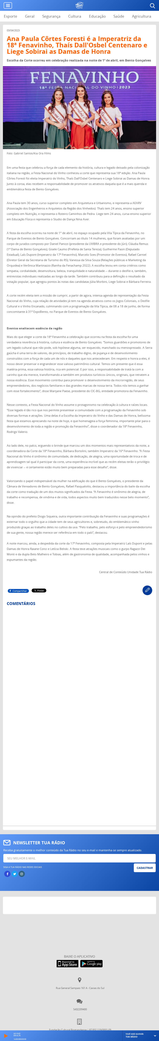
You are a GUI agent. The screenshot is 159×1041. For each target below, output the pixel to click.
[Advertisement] (79, 906)
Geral (30, 16)
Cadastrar (145, 868)
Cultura (74, 16)
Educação (97, 16)
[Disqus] (79, 660)
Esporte (10, 16)
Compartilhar (20, 590)
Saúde (118, 16)
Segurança (51, 16)
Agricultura (141, 16)
